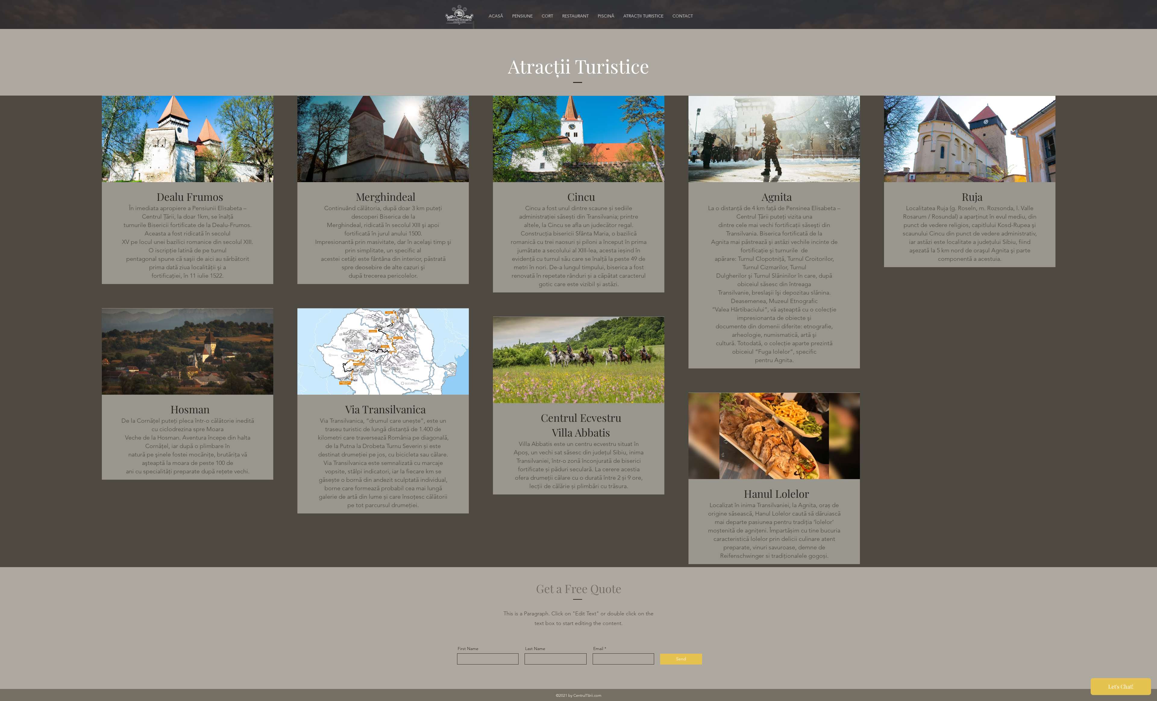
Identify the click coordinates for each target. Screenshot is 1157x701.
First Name (468, 648)
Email (598, 648)
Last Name (535, 648)
